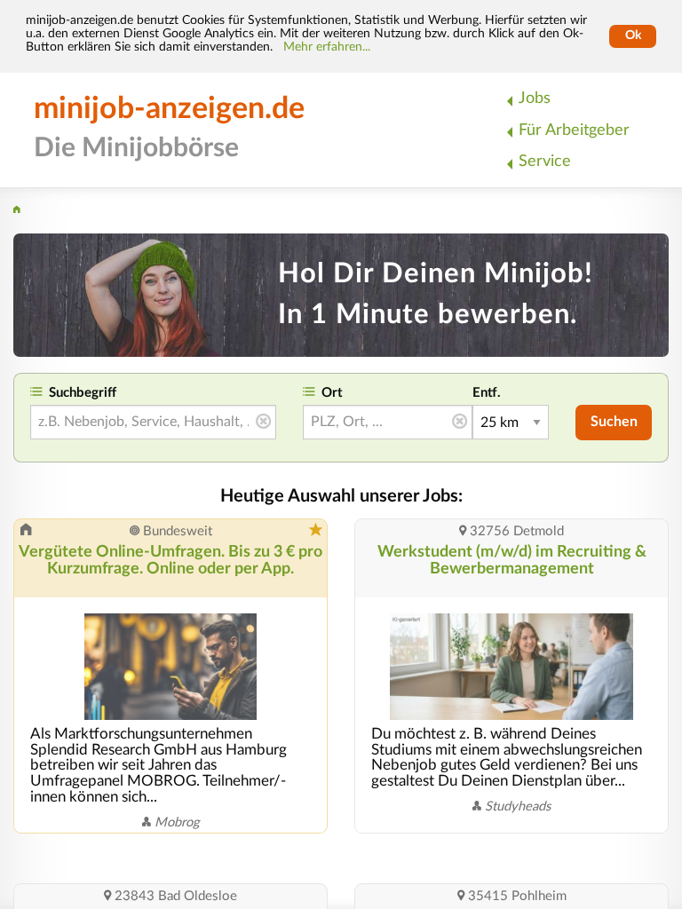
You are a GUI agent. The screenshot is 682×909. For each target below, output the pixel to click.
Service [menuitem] (545, 161)
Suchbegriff (82, 392)
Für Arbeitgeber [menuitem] (574, 130)
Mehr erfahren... (326, 47)
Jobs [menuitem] (535, 98)
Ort (332, 392)
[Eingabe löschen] (263, 422)
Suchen (614, 422)
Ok (633, 35)
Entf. (486, 392)
